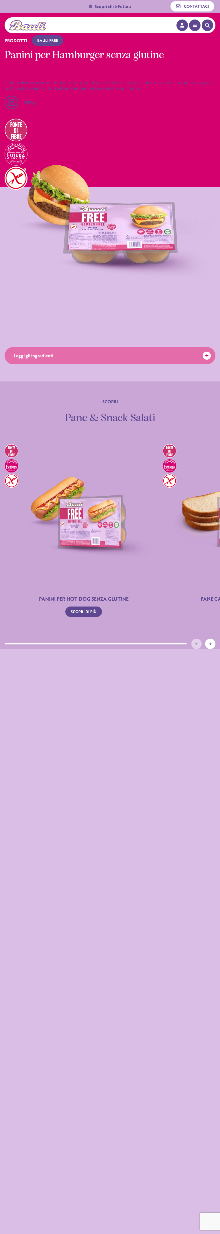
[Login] (182, 25)
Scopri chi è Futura (113, 6)
